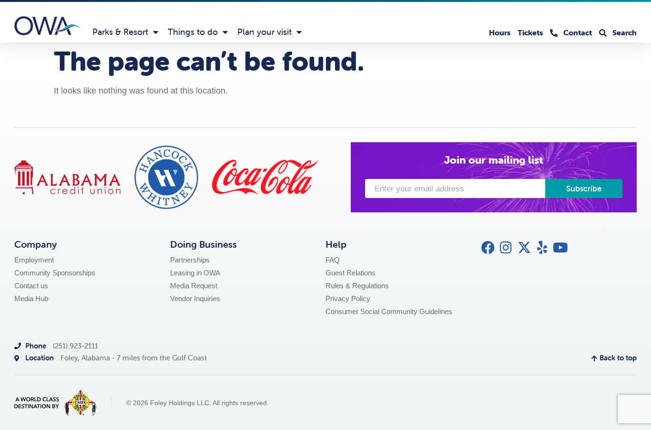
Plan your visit (264, 31)
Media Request (193, 286)
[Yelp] (542, 247)
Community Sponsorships (54, 273)
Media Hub (31, 298)
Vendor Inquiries (195, 298)
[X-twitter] (524, 247)
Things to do (193, 31)
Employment (34, 260)
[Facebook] (488, 247)
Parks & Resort (120, 31)
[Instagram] (506, 247)
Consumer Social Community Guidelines (389, 311)
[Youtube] (560, 247)
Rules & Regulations (357, 286)
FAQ (333, 260)
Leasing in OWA (195, 273)
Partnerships (190, 260)
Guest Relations (351, 273)
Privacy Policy (348, 298)
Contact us (31, 286)
